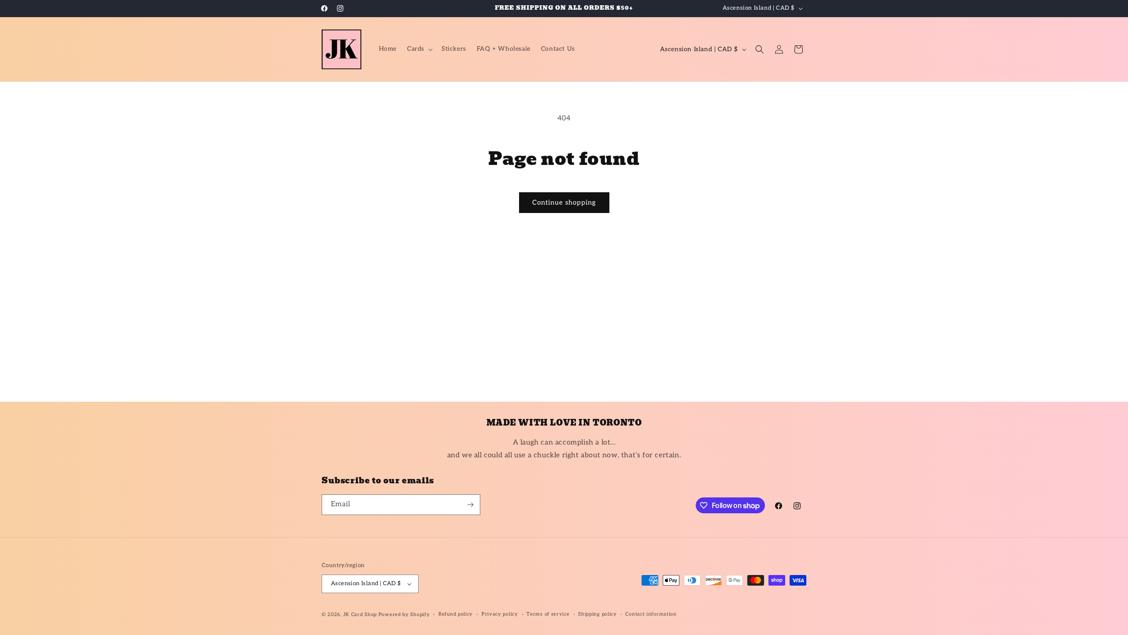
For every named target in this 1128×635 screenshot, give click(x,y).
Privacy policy (500, 614)
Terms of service (548, 614)
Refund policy (455, 614)
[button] (419, 49)
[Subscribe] (470, 504)
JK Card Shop (360, 614)
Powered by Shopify (404, 614)
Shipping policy (597, 614)
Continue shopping (564, 202)
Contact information (650, 614)
